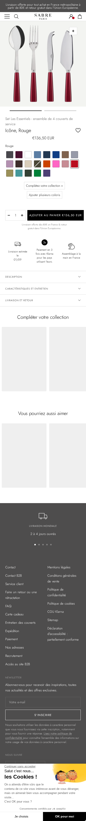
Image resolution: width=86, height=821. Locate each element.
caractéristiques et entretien (26, 288)
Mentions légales (58, 567)
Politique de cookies (61, 603)
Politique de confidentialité (56, 592)
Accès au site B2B (17, 664)
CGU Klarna (55, 611)
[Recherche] (16, 16)
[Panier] (80, 16)
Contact (10, 567)
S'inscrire (43, 715)
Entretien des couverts (20, 622)
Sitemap (52, 620)
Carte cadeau (14, 614)
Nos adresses (14, 647)
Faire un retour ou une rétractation (21, 595)
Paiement (11, 639)
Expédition (12, 631)
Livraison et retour (19, 300)
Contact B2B (13, 575)
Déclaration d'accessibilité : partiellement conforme (63, 634)
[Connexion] (71, 16)
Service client (14, 584)
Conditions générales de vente (61, 578)
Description (13, 277)
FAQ (8, 606)
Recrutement (13, 655)
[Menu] (7, 16)
